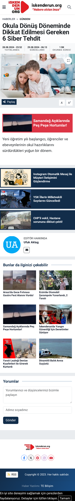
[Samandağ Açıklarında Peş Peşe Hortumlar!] (19, 314)
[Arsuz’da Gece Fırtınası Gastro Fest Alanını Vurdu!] (19, 280)
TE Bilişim (47, 486)
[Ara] (69, 7)
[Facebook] (24, 458)
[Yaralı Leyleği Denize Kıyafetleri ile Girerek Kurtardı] (19, 348)
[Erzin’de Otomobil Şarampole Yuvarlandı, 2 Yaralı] (55, 280)
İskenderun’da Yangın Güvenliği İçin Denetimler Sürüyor (53, 329)
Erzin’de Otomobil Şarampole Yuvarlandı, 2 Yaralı (53, 295)
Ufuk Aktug (31, 242)
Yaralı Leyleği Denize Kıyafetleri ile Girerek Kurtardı (15, 363)
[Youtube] (51, 458)
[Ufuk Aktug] (12, 244)
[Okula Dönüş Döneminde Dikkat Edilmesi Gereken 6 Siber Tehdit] (37, 76)
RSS (13, 474)
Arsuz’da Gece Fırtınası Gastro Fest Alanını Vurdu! (18, 294)
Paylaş (11, 101)
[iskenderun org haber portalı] (36, 7)
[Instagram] (44, 458)
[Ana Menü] (4, 7)
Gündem (25, 19)
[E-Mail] (27, 250)
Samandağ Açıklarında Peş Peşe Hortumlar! (18, 328)
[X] (31, 458)
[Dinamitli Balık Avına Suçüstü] (55, 348)
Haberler (8, 19)
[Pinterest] (38, 458)
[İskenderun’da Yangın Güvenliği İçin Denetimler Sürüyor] (55, 314)
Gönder (11, 420)
